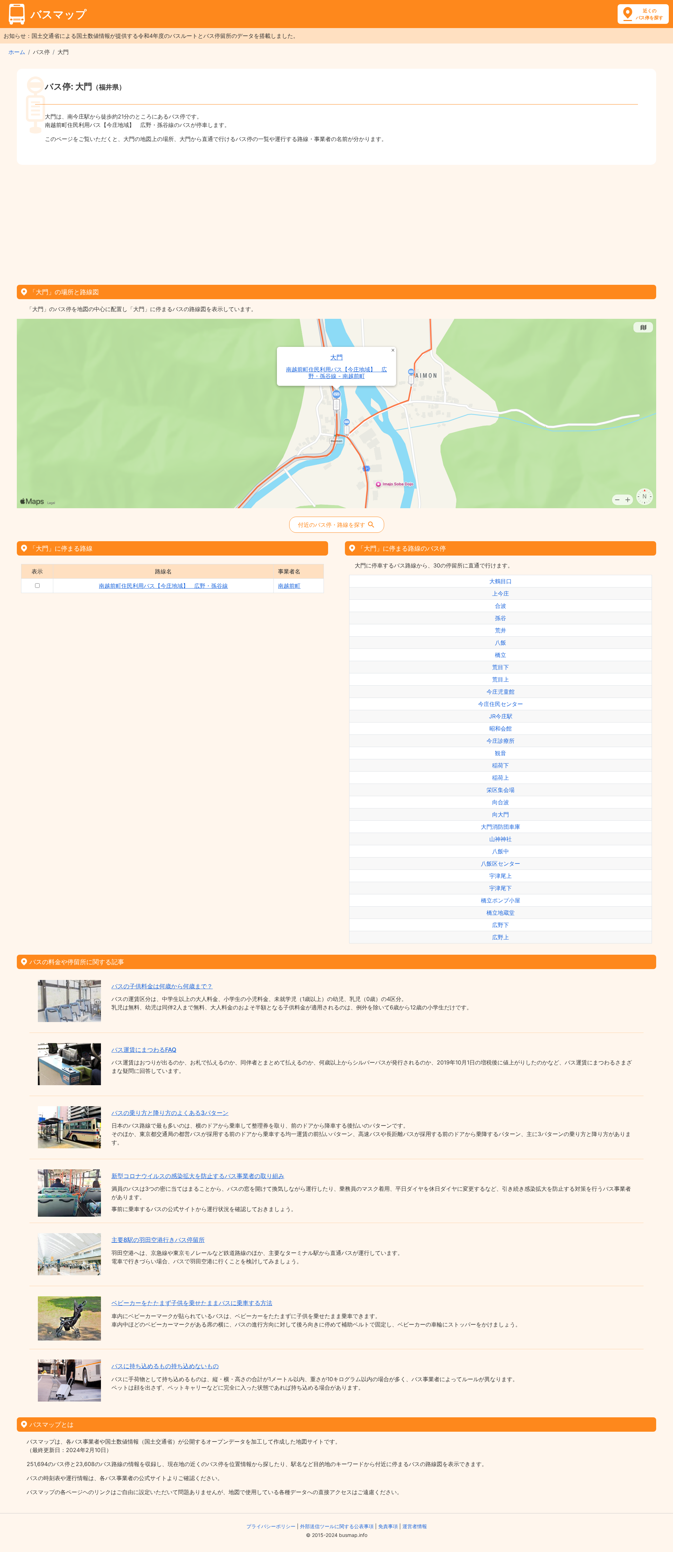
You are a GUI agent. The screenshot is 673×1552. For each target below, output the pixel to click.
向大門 (500, 814)
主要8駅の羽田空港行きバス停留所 (158, 1239)
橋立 (500, 654)
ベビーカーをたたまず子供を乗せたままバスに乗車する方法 (191, 1302)
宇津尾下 (500, 888)
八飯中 (500, 851)
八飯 (500, 642)
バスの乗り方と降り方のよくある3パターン (170, 1112)
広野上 (500, 937)
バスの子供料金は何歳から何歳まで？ (162, 986)
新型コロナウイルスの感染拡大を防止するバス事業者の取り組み (197, 1176)
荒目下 (500, 667)
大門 (336, 357)
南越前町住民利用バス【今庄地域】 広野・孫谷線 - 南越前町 (336, 372)
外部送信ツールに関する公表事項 (337, 1526)
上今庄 (500, 593)
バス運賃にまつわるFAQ (143, 1049)
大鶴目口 (500, 581)
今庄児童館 (501, 691)
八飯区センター (500, 863)
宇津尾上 (500, 875)
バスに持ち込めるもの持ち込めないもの (165, 1366)
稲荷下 (500, 765)
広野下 (500, 924)
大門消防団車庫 (500, 826)
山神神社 (500, 838)
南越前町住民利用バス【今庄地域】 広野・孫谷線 (163, 585)
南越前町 (289, 585)
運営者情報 (414, 1526)
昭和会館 (500, 728)
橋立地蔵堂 (501, 912)
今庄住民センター (500, 703)
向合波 (500, 802)
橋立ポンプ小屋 (500, 900)
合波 (500, 605)
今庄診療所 (501, 740)
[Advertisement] (336, 222)
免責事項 (388, 1526)
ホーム (16, 51)
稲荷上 (500, 777)
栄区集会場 (501, 789)
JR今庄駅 (500, 716)
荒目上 (500, 679)
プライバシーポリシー (270, 1526)
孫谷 (500, 618)
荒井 (500, 630)
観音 (500, 753)
